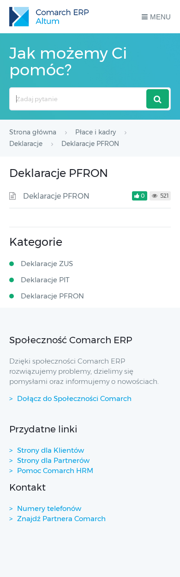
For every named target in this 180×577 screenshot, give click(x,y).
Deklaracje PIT (45, 279)
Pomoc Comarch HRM (55, 470)
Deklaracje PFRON (56, 196)
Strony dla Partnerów (53, 460)
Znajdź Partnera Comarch (61, 518)
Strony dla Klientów (50, 450)
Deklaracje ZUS (47, 263)
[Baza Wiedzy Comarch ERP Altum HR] (49, 16)
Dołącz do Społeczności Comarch (74, 398)
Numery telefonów (49, 508)
